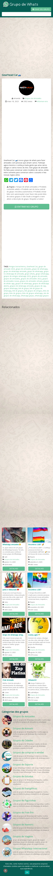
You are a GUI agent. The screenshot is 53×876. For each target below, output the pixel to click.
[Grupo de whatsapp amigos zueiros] (14, 625)
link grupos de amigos (33, 291)
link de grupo (23, 288)
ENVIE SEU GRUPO (42, 9)
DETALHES (13, 568)
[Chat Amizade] (14, 670)
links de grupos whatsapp (32, 293)
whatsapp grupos (42, 295)
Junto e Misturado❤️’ (11, 589)
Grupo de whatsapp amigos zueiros (14, 635)
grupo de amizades (23, 269)
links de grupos (15, 293)
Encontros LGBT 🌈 (36, 544)
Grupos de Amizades (33, 98)
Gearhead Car (32, 266)
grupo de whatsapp (40, 269)
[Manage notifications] (5, 871)
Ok (27, 872)
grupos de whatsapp (23, 283)
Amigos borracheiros (17, 266)
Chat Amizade (8, 680)
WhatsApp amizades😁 (12, 544)
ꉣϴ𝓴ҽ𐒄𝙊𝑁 (32, 680)
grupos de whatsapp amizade (22, 286)
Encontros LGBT (34, 589)
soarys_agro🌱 (34, 635)
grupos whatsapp (11, 288)
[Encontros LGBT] (39, 580)
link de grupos (18, 291)
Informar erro (42, 101)
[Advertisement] (26, 46)
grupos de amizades (12, 278)
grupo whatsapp (42, 274)
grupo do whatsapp (35, 271)
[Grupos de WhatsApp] (20, 4)
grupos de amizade (39, 276)
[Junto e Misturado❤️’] (14, 580)
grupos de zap (40, 286)
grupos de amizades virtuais (31, 281)
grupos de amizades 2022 (31, 278)
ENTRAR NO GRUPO (27, 206)
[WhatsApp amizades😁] (14, 535)
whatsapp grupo (27, 295)
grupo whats (30, 274)
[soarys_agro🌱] (39, 625)
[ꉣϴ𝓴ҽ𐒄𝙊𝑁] (39, 670)
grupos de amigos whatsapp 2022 (17, 276)
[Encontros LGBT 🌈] (39, 535)
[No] (50, 868)
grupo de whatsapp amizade (15, 271)
